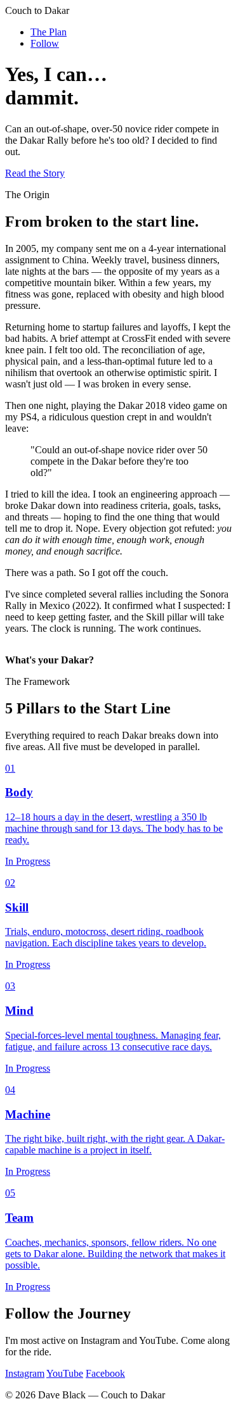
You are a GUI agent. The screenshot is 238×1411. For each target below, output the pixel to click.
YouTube (64, 1373)
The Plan (48, 32)
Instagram (24, 1373)
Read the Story (35, 173)
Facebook (105, 1373)
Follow (44, 43)
